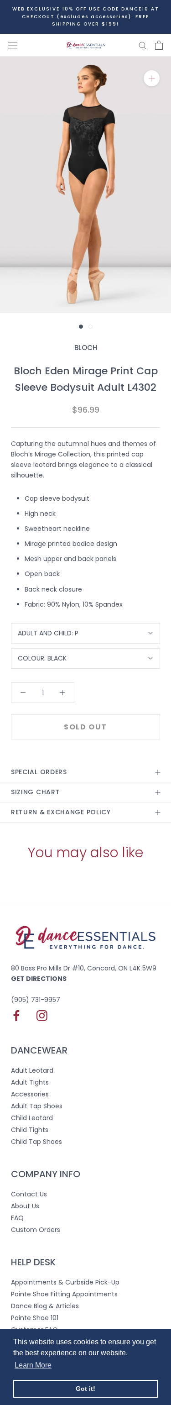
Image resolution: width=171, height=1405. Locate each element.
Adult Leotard (32, 1070)
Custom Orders (35, 1230)
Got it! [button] (85, 1388)
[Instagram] (41, 1015)
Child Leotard (32, 1118)
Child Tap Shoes (36, 1141)
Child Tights (29, 1130)
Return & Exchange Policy (61, 812)
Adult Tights (30, 1082)
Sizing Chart (35, 792)
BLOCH (85, 347)
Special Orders (39, 771)
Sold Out (85, 727)
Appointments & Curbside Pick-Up (65, 1282)
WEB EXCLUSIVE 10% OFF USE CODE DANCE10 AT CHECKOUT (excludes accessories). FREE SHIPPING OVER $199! (85, 16)
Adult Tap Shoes (36, 1106)
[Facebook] (16, 1015)
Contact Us (29, 1194)
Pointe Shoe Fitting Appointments (64, 1294)
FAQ (17, 1218)
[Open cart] (159, 45)
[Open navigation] (12, 45)
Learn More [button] (33, 1365)
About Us (25, 1206)
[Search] (143, 45)
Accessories (30, 1094)
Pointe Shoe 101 (34, 1318)
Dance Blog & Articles (45, 1306)
